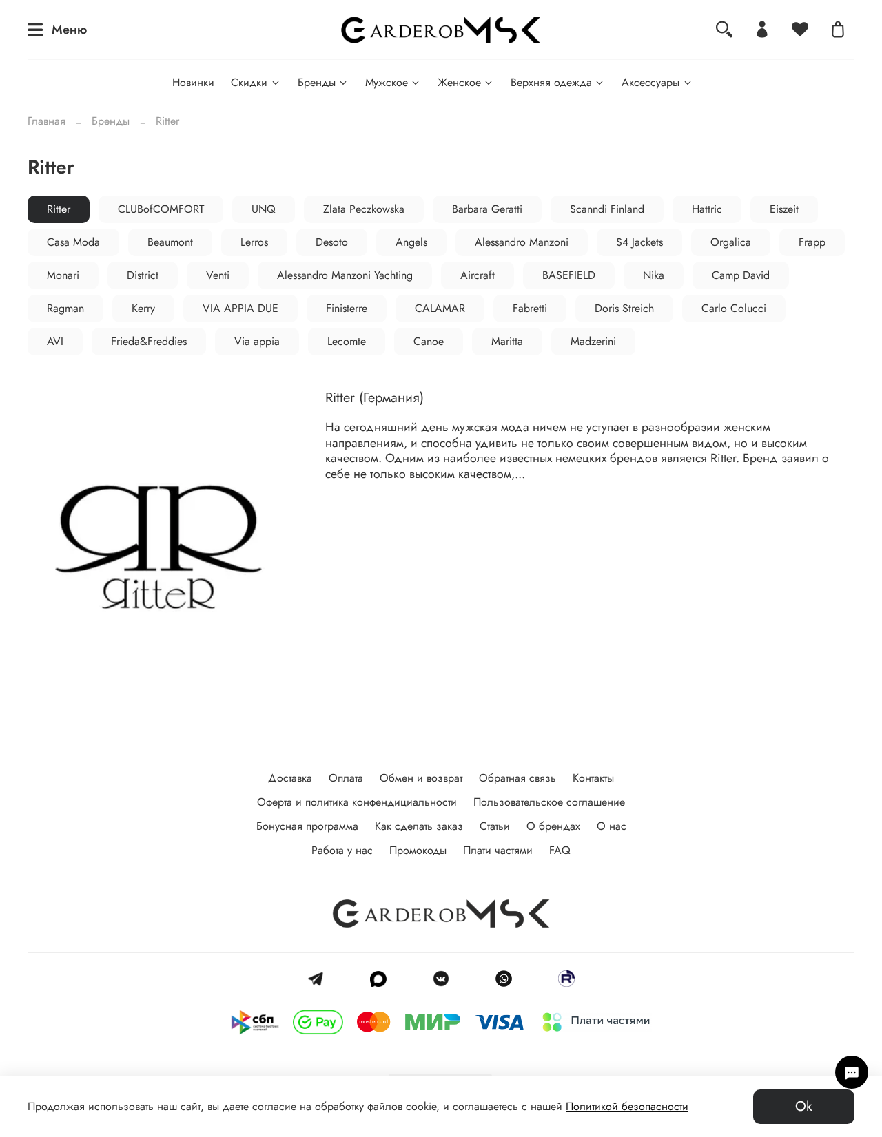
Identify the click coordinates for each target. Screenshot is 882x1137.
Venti (217, 275)
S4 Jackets (639, 242)
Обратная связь (517, 778)
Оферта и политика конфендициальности (357, 802)
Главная (46, 121)
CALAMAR (440, 308)
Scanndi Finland (607, 209)
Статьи (495, 826)
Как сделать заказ (419, 826)
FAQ (560, 850)
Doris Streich (624, 308)
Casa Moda (73, 242)
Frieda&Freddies (149, 341)
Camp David (741, 275)
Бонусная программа (307, 826)
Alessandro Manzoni (521, 242)
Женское (459, 82)
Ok (803, 1106)
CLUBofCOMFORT (161, 209)
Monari (63, 275)
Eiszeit (784, 209)
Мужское (386, 82)
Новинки (193, 82)
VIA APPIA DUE (240, 308)
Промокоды (418, 850)
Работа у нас (342, 850)
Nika (653, 275)
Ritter (58, 209)
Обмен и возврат (421, 778)
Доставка (290, 778)
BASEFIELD (568, 275)
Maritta (507, 341)
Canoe (428, 341)
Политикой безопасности (627, 1106)
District (142, 275)
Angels (411, 242)
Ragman (65, 308)
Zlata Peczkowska (363, 209)
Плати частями (498, 850)
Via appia (257, 341)
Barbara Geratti (487, 209)
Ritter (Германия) (374, 398)
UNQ (264, 209)
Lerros (254, 242)
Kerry (143, 308)
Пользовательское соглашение (549, 802)
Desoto (332, 242)
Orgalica (730, 242)
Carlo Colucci (733, 308)
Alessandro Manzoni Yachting (345, 275)
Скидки (249, 82)
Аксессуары (650, 82)
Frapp (812, 242)
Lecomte (346, 341)
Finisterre (346, 308)
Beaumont (170, 242)
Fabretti (530, 308)
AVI (55, 341)
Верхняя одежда (551, 82)
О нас (611, 826)
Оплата (346, 778)
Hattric (707, 209)
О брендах (553, 826)
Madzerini (593, 341)
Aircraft (477, 275)
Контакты (593, 778)
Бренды (317, 82)
